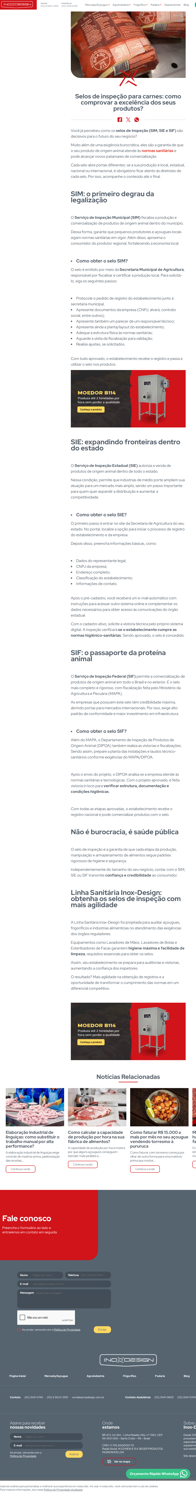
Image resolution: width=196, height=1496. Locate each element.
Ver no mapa (122, 1461)
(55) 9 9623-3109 (49, 6)
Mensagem (27, 1292)
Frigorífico (140, 5)
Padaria (155, 5)
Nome (24, 1275)
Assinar (74, 1454)
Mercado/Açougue (96, 5)
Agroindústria (121, 5)
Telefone (73, 1275)
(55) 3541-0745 (69, 6)
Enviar (102, 1330)
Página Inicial (17, 1376)
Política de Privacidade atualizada (63, 1489)
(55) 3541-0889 (164, 1397)
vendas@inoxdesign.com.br (88, 1397)
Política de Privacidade (67, 1329)
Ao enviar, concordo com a (51, 1329)
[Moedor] (128, 398)
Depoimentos (172, 5)
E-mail (24, 1284)
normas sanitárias (157, 150)
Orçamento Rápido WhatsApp (154, 1473)
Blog (186, 5)
